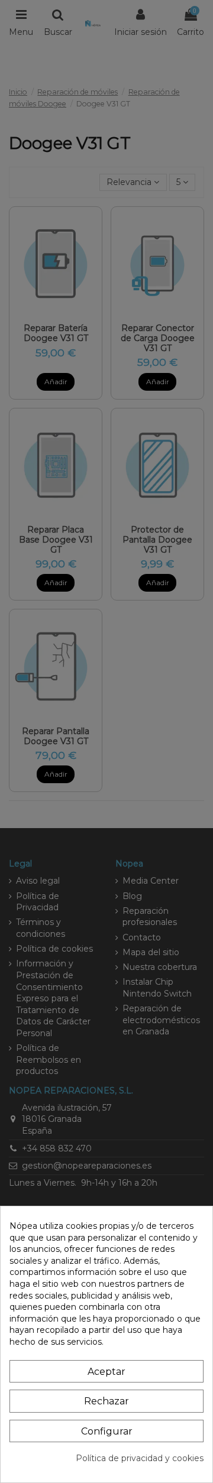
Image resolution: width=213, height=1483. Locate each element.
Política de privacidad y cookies (140, 1458)
